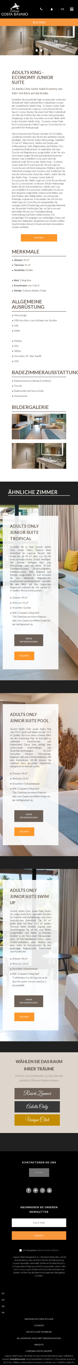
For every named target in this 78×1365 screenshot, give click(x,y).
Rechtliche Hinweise (39, 1332)
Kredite (39, 1344)
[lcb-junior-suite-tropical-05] (39, 456)
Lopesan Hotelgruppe (39, 1351)
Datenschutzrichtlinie (48, 1250)
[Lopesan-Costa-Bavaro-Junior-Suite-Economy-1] (39, 427)
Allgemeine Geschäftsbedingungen (39, 1338)
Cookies (39, 1325)
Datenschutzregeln (23, 1269)
